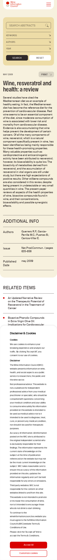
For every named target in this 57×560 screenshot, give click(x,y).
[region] (28, 442)
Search (17, 57)
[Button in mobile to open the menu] (48, 4)
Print (44, 74)
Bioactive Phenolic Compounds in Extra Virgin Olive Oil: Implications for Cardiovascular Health (26, 323)
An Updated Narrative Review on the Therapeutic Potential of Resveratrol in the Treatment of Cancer (26, 303)
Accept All (28, 545)
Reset (40, 57)
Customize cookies (28, 553)
